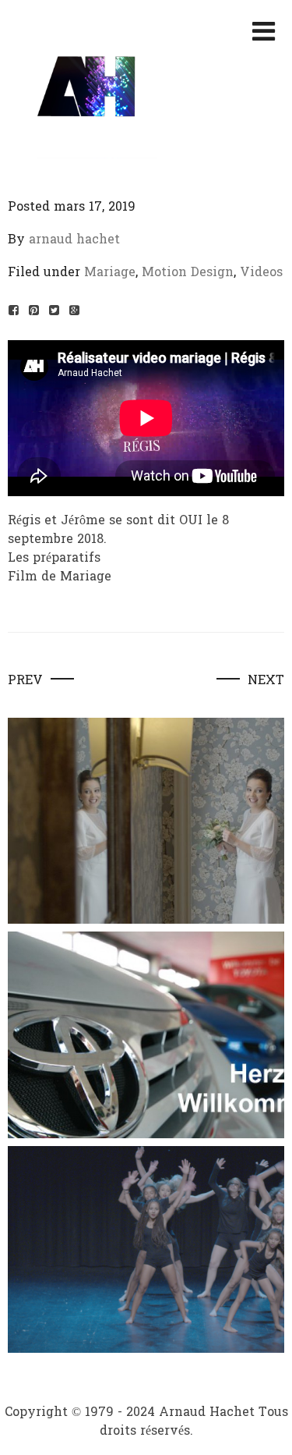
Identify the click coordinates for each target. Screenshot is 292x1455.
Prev (25, 680)
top (267, 1428)
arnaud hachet (74, 239)
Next (266, 680)
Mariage (109, 272)
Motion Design (188, 272)
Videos (261, 272)
